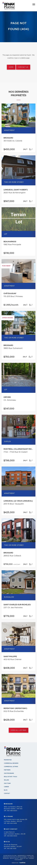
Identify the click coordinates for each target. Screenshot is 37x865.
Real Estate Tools (10, 776)
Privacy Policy (14, 858)
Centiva (22, 862)
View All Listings (18, 730)
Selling (6, 780)
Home (11, 67)
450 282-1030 (11, 848)
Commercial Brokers (11, 763)
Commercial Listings (11, 766)
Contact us (23, 67)
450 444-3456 (12, 823)
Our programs (9, 773)
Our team (7, 783)
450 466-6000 (12, 810)
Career (6, 786)
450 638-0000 (12, 836)
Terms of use (24, 858)
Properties (8, 759)
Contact (7, 793)
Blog (5, 790)
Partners (7, 770)
